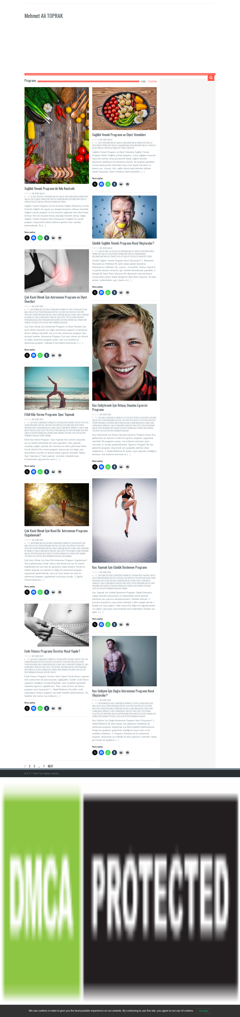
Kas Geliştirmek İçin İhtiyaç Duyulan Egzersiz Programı (120, 407)
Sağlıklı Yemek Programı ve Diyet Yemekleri (119, 134)
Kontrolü (40, 196)
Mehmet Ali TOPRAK (43, 15)
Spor (82, 430)
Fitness (81, 662)
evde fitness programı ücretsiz (46, 312)
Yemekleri (130, 148)
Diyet (100, 142)
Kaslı (50, 314)
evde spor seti (71, 312)
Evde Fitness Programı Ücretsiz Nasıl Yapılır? (52, 651)
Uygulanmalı (67, 556)
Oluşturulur (114, 251)
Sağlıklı (56, 196)
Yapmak (48, 435)
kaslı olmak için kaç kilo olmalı (64, 314)
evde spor (62, 312)
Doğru (136, 703)
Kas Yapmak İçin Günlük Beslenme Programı (119, 567)
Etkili (82, 422)
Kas (124, 423)
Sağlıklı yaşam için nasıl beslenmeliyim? (65, 199)
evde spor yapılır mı (148, 420)
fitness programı (38, 314)
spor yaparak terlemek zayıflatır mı (68, 433)
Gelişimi (116, 708)
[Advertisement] (120, 48)
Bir (41, 543)
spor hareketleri (56, 320)
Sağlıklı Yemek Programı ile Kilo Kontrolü (49, 188)
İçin (47, 314)
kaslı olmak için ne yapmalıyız (67, 427)
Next (50, 766)
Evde (82, 659)
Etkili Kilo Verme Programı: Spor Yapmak (49, 414)
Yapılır (53, 672)
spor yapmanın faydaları (58, 322)
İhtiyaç (120, 423)
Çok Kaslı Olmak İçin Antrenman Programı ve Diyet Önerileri (55, 299)
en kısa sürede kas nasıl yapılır (68, 422)
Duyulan (127, 417)
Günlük (101, 251)
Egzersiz (135, 417)
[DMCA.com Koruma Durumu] (120, 897)
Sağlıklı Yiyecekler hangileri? (49, 201)
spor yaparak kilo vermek (73, 320)
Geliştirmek (109, 423)
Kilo (34, 196)
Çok (41, 309)
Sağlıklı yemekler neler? (113, 256)
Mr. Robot (35, 193)
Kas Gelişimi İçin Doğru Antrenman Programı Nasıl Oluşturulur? (123, 693)
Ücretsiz (47, 672)
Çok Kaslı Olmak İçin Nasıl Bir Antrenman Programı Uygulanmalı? (56, 532)
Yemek (63, 201)
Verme (42, 435)
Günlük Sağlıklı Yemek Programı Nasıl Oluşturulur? (123, 243)
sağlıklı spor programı (41, 320)
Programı (48, 196)
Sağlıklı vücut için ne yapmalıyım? (37, 199)
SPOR (41, 306)
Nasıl (107, 251)
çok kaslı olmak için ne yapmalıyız (55, 309)
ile (32, 196)
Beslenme (101, 575)
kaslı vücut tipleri (64, 317)
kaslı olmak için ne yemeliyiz (45, 317)
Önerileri (80, 317)
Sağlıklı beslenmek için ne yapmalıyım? (73, 196)
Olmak (74, 317)
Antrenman (35, 309)
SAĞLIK (42, 193)
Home (143, 81)
